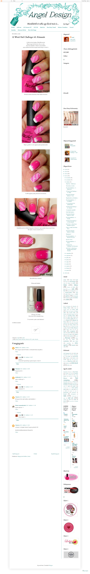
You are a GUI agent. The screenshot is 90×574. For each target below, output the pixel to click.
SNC (77, 361)
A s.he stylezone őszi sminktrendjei (70, 204)
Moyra (68, 320)
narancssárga (68, 292)
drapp (69, 283)
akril (69, 386)
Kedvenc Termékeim (62, 27)
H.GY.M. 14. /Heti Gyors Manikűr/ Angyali (71, 224)
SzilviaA (17, 347)
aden (64, 332)
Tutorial (71, 27)
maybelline (69, 343)
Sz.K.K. (67, 363)
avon (74, 332)
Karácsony (70, 376)
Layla (64, 318)
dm (72, 389)
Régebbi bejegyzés (55, 453)
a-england (72, 331)
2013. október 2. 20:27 (28, 357)
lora (67, 339)
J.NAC (64, 359)
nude (67, 294)
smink (75, 399)
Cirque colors (66, 309)
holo (74, 287)
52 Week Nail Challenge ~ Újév (74, 152)
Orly (66, 324)
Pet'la (71, 381)
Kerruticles (66, 432)
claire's (76, 334)
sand (67, 297)
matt (69, 290)
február (67, 268)
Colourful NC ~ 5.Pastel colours (73, 158)
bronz (66, 281)
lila (64, 291)
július (67, 257)
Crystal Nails (72, 312)
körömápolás (73, 394)
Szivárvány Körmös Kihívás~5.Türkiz (70, 231)
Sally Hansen (74, 328)
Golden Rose (71, 315)
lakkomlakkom (74, 415)
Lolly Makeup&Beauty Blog (74, 444)
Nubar (72, 323)
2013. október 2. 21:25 (26, 377)
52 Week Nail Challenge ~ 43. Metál (71, 192)
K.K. (70, 359)
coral (64, 283)
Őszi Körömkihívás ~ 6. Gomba (71, 218)
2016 (66, 169)
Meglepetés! (68, 234)
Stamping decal (66, 383)
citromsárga (72, 281)
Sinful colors (69, 329)
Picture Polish (73, 324)
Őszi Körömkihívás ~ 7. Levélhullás (71, 200)
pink (33, 339)
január (67, 270)
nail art (70, 398)
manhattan (66, 341)
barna (71, 279)
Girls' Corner (73, 420)
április (67, 264)
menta (72, 290)
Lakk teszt (19, 27)
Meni (75, 376)
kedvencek (74, 392)
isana (75, 391)
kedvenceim (65, 392)
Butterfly (74, 306)
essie (77, 336)
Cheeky (67, 373)
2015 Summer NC (27, 27)
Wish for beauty (74, 456)
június (67, 259)
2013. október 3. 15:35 (25, 397)
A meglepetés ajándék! (71, 210)
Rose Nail (67, 328)
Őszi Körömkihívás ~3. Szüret (71, 242)
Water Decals (73, 384)
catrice (70, 334)
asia (69, 387)
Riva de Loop (75, 326)
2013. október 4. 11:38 (31, 405)
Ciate (75, 308)
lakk (64, 396)
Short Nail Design (32, 30)
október (68, 182)
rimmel (73, 345)
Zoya (64, 331)
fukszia (68, 287)
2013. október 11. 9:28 (25, 425)
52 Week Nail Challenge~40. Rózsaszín (72, 245)
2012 (66, 273)
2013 (66, 175)
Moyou (65, 378)
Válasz (16, 351)
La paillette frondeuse (66, 437)
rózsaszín (36, 339)
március (68, 266)
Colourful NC (66, 354)
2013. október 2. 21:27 (28, 387)
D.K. (72, 354)
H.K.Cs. (68, 358)
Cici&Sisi (76, 373)
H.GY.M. (36, 27)
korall (69, 289)
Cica (71, 373)
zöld (67, 299)
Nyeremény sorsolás (70, 185)
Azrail (73, 432)
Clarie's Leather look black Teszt (71, 228)
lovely (73, 339)
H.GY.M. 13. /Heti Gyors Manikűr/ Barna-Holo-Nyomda (71, 249)
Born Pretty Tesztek (51, 27)
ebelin (77, 389)
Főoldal (12, 27)
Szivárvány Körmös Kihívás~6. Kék (70, 214)
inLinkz (71, 391)
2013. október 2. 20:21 (24, 347)
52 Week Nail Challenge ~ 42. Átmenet (71, 207)
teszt (64, 401)
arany (64, 280)
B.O (64, 306)
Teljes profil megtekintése (73, 40)
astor (69, 332)
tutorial (76, 401)
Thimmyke (17, 369)
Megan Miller (70, 318)
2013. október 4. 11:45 (28, 415)
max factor (75, 341)
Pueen (74, 381)
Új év (66, 402)
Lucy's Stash (65, 426)
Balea (71, 371)
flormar (19, 339)
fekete (76, 285)
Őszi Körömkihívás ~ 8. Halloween (71, 188)
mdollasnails (18, 377)
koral (64, 289)
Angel (20, 357)
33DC (74, 353)
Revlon (69, 326)
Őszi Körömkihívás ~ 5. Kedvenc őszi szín (71, 236)
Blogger (51, 565)
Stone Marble (74, 383)
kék (73, 289)
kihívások (23, 339)
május (67, 261)
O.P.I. (77, 323)
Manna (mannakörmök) (20, 405)
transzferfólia (71, 401)
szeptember (68, 253)
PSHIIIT (66, 414)
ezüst (73, 283)
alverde (73, 386)
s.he (64, 346)
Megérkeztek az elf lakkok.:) (72, 198)
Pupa (64, 326)
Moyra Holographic (72, 145)
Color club (75, 309)
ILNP (64, 317)
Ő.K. (69, 365)
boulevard (65, 334)
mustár (77, 290)
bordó (77, 279)
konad (65, 394)
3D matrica (65, 371)
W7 (75, 329)
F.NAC (68, 356)
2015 (66, 171)
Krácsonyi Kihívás (22, 30)
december (68, 177)
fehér (17, 339)
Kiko (69, 317)
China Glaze (66, 308)
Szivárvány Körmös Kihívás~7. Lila (70, 195)
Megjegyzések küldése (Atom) (24, 456)
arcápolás (65, 387)
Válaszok (19, 354)
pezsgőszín (72, 294)
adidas (64, 386)
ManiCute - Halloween (71, 183)
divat (70, 389)
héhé (66, 391)
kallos (77, 338)
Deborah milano (71, 314)
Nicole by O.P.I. (29, 339)
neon (77, 292)
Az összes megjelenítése (68, 447)
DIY (66, 374)
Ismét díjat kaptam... (70, 212)
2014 (66, 173)
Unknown (17, 397)
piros (67, 296)
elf (66, 336)
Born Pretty (75, 371)
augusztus (68, 255)
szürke (71, 297)
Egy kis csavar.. (69, 239)
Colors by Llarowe (69, 311)
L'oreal (74, 317)
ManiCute (42, 27)
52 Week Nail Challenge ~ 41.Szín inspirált (71, 221)
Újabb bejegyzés (15, 453)
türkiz (76, 297)
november (68, 179)
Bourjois (69, 306)
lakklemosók (74, 396)
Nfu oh (74, 322)
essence (71, 336)
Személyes (13, 30)
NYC (70, 322)
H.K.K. (74, 358)
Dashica (64, 314)
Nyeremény (65, 381)
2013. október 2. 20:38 (25, 368)
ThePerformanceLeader (66, 420)
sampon (64, 399)
